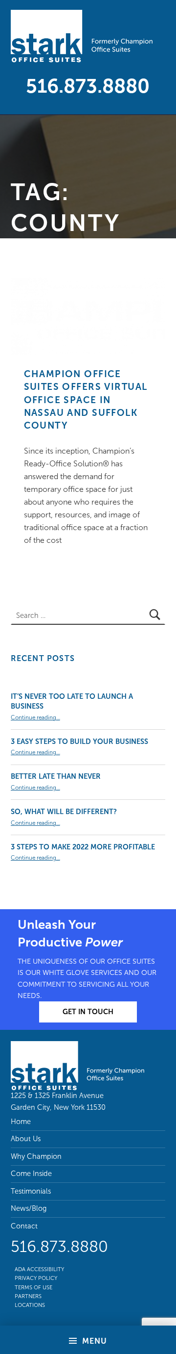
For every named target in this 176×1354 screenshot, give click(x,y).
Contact (24, 1226)
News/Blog (28, 1208)
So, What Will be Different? (64, 812)
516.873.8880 (88, 86)
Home (21, 1121)
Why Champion (36, 1156)
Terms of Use (33, 1287)
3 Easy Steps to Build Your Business (79, 741)
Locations (30, 1305)
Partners (28, 1296)
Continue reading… (35, 717)
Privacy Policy (36, 1278)
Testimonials (31, 1191)
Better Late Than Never (56, 776)
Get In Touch (88, 1012)
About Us (26, 1139)
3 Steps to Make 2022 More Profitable (83, 847)
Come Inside (31, 1173)
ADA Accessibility (39, 1269)
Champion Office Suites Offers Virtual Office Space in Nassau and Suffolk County (86, 400)
